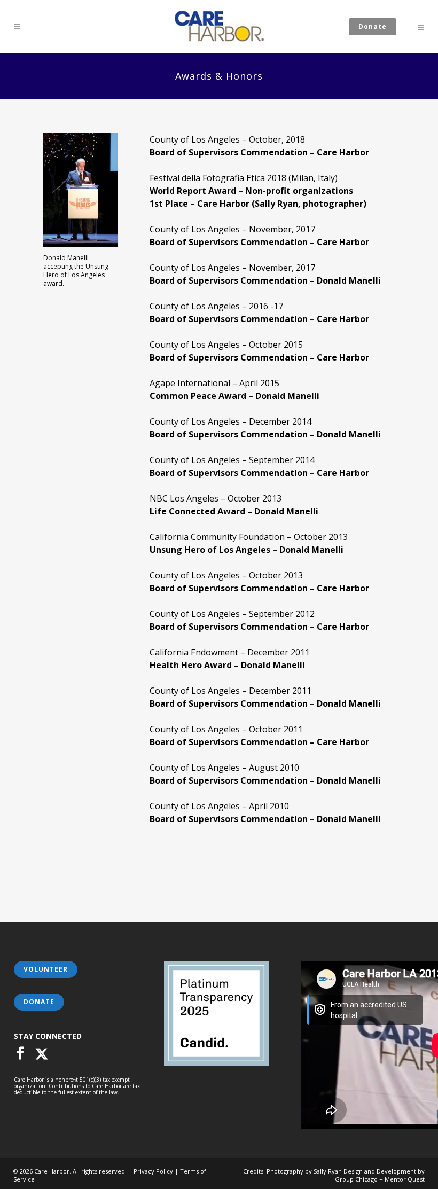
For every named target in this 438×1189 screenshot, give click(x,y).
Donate (372, 26)
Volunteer (46, 969)
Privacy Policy (153, 1171)
